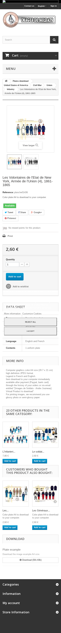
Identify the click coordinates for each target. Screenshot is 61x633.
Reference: (8, 192)
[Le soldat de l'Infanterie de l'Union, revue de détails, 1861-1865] (45, 435)
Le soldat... (38, 451)
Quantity (10, 259)
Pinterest (11, 218)
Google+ (37, 212)
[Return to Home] (6, 81)
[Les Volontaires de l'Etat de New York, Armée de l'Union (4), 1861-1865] (14, 161)
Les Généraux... (41, 510)
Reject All (30, 322)
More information (12, 313)
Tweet (10, 212)
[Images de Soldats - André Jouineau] (30, 19)
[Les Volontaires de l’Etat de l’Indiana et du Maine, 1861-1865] (16, 494)
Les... (6, 510)
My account (11, 603)
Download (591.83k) (32, 560)
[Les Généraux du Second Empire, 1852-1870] (45, 494)
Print (10, 236)
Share (22, 212)
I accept (30, 331)
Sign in (53, 6)
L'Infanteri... (9, 451)
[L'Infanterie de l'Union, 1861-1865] (16, 435)
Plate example (12, 549)
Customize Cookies (32, 313)
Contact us (29, 6)
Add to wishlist (20, 286)
